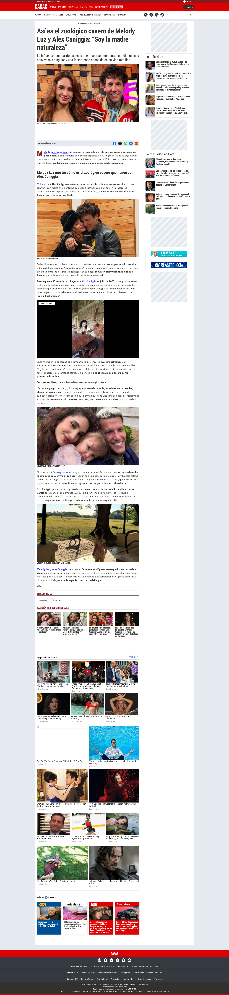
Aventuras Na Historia (107, 972)
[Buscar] (191, 15)
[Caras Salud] (169, 256)
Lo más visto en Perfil (160, 154)
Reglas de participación (141, 979)
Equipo (125, 979)
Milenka (47, 15)
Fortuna (110, 966)
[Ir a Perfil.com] (188, 2)
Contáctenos (102, 979)
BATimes (154, 966)
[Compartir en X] (120, 143)
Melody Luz (43, 184)
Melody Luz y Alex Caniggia (58, 152)
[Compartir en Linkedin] (131, 143)
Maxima (158, 972)
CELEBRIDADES (82, 24)
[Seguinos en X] (157, 15)
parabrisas (127, 905)
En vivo (190, 7)
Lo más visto (154, 57)
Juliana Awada (71, 15)
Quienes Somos (87, 979)
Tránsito (158, 979)
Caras (83, 972)
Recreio (149, 972)
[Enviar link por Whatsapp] (125, 143)
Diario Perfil (76, 966)
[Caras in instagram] (146, 15)
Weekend (121, 966)
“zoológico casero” (62, 472)
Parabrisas (132, 966)
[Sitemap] (129, 960)
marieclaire (75, 905)
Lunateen (143, 966)
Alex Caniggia (89, 281)
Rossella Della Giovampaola (90, 15)
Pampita (38, 15)
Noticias (52, 7)
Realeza (83, 7)
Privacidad (115, 979)
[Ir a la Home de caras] (41, 8)
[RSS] (123, 960)
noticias (49, 905)
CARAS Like (116, 6)
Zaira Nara (122, 15)
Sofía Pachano (109, 15)
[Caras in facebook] (151, 15)
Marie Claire (99, 966)
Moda (90, 7)
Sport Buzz (139, 972)
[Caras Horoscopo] (169, 267)
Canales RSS (72, 979)
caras (101, 905)
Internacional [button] (101, 7)
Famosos (62, 7)
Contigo (91, 972)
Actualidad (73, 7)
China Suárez (58, 15)
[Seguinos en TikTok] (162, 15)
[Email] (136, 143)
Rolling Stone (126, 972)
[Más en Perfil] (51, 897)
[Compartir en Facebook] (114, 143)
